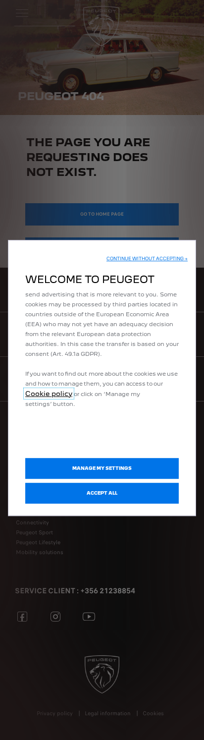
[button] (147, 258)
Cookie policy (48, 394)
